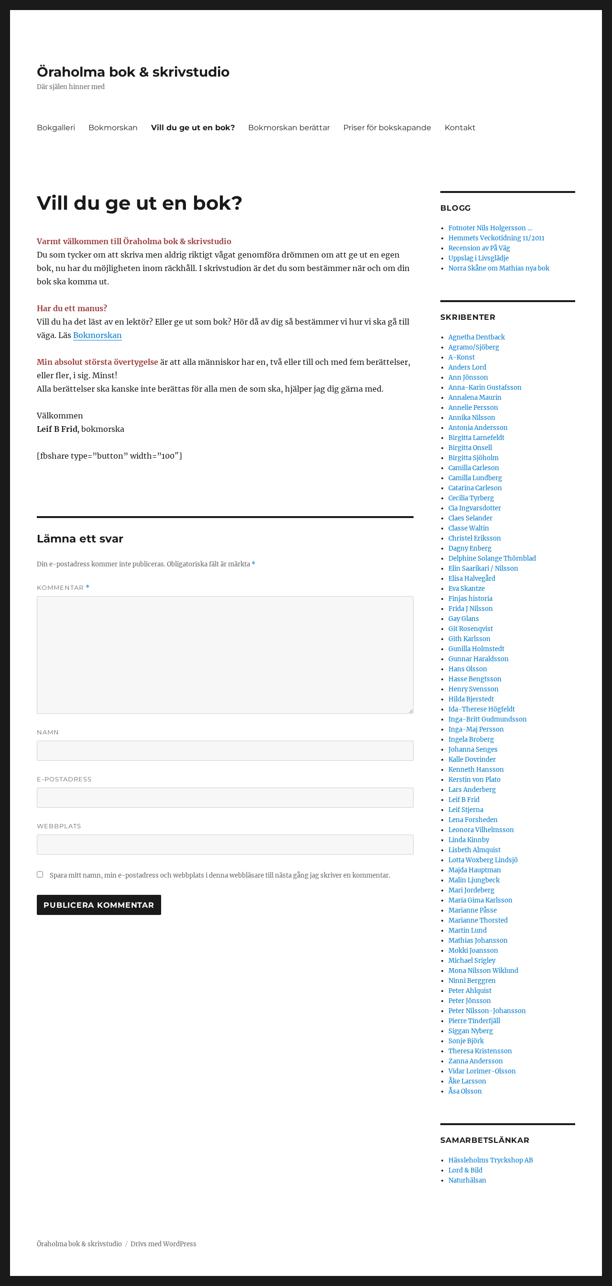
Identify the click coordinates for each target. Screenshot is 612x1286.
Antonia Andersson (478, 428)
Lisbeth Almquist (474, 850)
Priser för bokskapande (387, 127)
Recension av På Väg (479, 248)
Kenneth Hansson (476, 770)
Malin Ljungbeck (474, 880)
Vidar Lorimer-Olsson (482, 1071)
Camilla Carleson (473, 468)
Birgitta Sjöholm (473, 458)
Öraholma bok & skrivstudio (133, 72)
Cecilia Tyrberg (471, 498)
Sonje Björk (466, 1041)
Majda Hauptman (474, 870)
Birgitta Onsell (470, 448)
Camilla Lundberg (475, 478)
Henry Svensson (473, 689)
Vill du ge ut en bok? (193, 127)
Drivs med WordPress (164, 1244)
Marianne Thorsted (478, 920)
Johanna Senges (473, 749)
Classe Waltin (468, 528)
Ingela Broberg (471, 739)
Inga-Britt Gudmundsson (487, 719)
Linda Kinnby (468, 840)
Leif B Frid (464, 800)
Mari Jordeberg (471, 890)
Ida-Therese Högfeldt (481, 709)
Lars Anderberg (472, 790)
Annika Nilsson (471, 418)
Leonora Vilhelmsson (481, 830)
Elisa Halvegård (471, 579)
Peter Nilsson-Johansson (487, 1011)
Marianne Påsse (472, 910)
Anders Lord (467, 367)
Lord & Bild (465, 1170)
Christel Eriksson (474, 538)
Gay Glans (463, 619)
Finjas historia (470, 599)
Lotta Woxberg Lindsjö (483, 860)
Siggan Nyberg (470, 1031)
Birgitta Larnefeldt (476, 438)
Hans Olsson (467, 669)
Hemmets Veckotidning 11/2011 (496, 238)
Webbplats (59, 826)
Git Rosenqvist (470, 629)
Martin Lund (467, 930)
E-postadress (64, 779)
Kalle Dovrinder (472, 760)
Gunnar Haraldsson (478, 659)
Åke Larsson (467, 1081)
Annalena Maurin (475, 398)
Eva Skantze (466, 589)
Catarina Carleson (475, 488)
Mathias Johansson (478, 940)
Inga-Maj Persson (476, 729)
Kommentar (63, 588)
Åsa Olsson (465, 1091)
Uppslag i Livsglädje (478, 258)
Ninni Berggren (472, 981)
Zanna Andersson (475, 1061)
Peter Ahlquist (470, 991)
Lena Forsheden (473, 820)
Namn (48, 732)
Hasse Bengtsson (475, 679)
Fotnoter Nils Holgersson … (490, 228)
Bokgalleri (56, 127)
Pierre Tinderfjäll (474, 1021)
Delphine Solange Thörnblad (492, 558)
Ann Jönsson (468, 377)
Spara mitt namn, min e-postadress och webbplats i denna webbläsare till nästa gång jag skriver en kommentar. (220, 875)
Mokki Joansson (473, 951)
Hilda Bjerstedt (471, 699)
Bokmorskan (113, 127)
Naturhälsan (467, 1180)
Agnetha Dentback (476, 337)
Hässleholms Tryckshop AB (490, 1160)
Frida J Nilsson (470, 609)
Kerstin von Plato (474, 780)
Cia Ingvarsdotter (474, 508)
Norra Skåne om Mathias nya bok (498, 268)
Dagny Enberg (470, 548)
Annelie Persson (473, 408)
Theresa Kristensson (480, 1051)
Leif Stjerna (465, 810)
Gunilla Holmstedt (476, 649)
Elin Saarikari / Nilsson (483, 568)
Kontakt (460, 127)
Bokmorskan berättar (289, 127)
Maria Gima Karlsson (480, 900)
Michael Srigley (471, 961)
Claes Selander (470, 518)
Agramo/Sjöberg (473, 347)
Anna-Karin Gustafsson (485, 388)
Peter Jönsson (469, 1001)
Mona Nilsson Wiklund (483, 971)
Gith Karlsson (469, 639)
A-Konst (461, 357)
